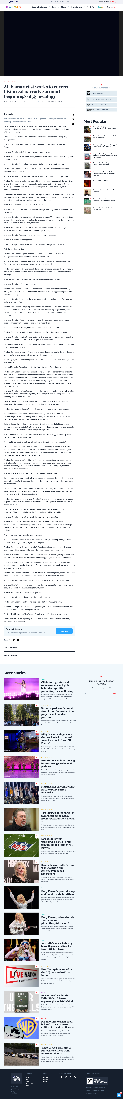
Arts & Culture (76, 7)
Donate (100, 7)
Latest (27, 1077)
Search (110, 7)
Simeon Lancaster (30, 102)
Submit (115, 693)
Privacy (45, 1081)
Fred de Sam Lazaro (13, 102)
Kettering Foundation (92, 1093)
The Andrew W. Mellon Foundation (95, 1087)
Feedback (45, 1079)
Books (54, 7)
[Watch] (21, 715)
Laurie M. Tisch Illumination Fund (95, 1090)
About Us (45, 1077)
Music (63, 7)
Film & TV (90, 7)
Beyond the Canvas (39, 7)
